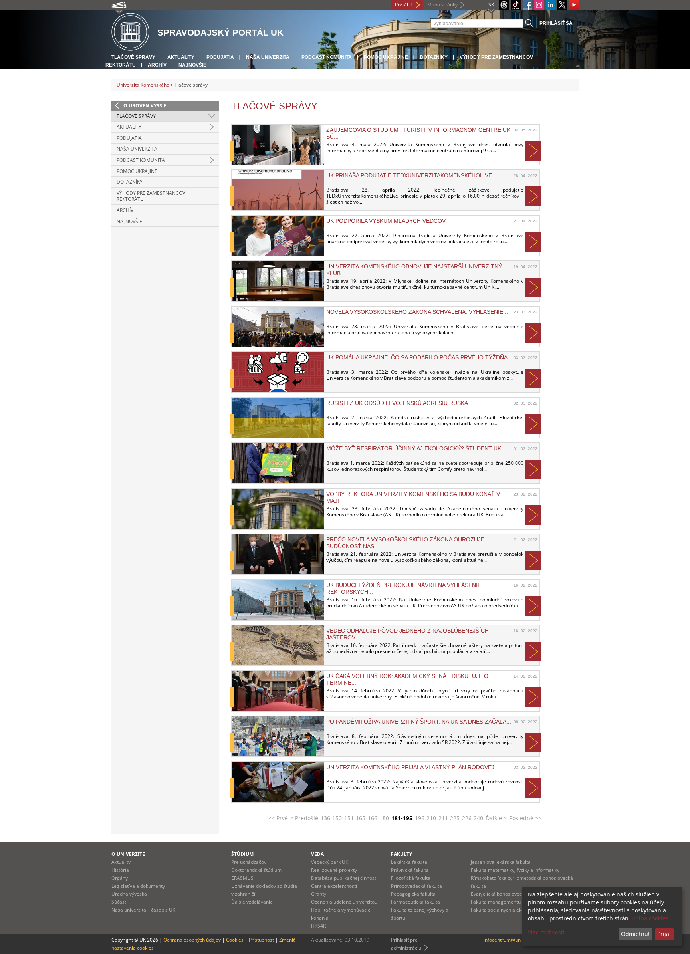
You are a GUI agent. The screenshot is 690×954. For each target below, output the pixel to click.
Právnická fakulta (410, 870)
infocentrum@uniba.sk (508, 939)
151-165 (354, 818)
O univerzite (128, 854)
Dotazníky (434, 57)
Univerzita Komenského (143, 84)
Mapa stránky (442, 4)
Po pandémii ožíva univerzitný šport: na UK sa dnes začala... (418, 721)
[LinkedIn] (550, 5)
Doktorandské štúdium (256, 870)
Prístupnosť (261, 939)
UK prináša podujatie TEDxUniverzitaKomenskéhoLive (409, 175)
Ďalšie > (496, 818)
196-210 (425, 818)
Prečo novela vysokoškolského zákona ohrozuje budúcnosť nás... (405, 542)
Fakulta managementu (496, 901)
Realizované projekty (334, 870)
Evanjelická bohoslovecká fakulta (507, 894)
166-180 (378, 818)
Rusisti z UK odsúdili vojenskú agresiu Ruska (397, 403)
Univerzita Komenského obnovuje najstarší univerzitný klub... (414, 269)
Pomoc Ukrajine (386, 57)
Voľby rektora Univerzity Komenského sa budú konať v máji (413, 497)
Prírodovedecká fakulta (416, 886)
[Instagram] (539, 5)
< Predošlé (304, 818)
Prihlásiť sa (556, 23)
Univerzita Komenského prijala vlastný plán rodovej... (412, 767)
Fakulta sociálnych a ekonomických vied (514, 909)
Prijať (664, 934)
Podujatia (220, 57)
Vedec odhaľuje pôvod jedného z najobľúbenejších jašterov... (407, 633)
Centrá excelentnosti (334, 886)
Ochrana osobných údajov (192, 939)
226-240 (472, 818)
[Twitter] (562, 5)
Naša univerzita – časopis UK (143, 909)
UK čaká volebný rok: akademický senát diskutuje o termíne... (407, 679)
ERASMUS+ (243, 878)
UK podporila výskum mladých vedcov (386, 221)
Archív (157, 65)
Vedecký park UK (329, 862)
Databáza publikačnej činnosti (344, 878)
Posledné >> (525, 818)
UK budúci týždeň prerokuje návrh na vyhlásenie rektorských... (403, 588)
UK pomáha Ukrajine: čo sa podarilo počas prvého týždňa (417, 357)
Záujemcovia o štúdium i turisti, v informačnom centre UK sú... (418, 133)
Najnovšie (192, 65)
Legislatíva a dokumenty (138, 886)
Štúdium (242, 854)
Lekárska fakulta (409, 862)
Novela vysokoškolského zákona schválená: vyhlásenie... (417, 312)
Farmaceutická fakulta (415, 901)
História (120, 870)
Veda (317, 854)
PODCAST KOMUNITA (326, 57)
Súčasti (119, 901)
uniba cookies (650, 918)
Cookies (235, 939)
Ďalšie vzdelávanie (252, 901)
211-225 (449, 818)
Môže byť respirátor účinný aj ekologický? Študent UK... (416, 448)
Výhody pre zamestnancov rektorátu (151, 196)
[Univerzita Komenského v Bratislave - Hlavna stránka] (130, 32)
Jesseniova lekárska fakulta (501, 862)
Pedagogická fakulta (413, 894)
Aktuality (180, 57)
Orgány (119, 878)
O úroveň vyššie (145, 105)
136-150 (331, 818)
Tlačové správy (133, 57)
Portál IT (404, 4)
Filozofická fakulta (410, 878)
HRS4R (318, 925)
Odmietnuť (635, 934)
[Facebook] (527, 5)
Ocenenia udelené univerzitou (344, 901)
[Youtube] (574, 5)
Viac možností (546, 932)
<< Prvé (278, 818)
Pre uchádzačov (248, 862)
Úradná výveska (129, 894)
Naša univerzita (267, 57)
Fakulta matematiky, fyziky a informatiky (515, 870)
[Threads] (504, 5)
